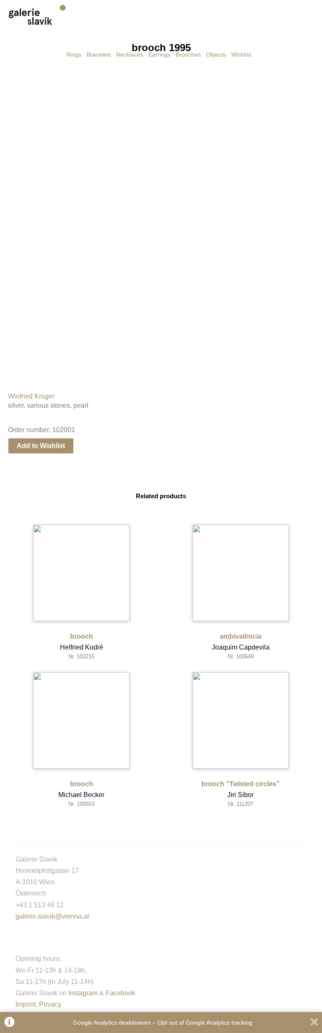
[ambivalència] (240, 573)
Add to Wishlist (41, 445)
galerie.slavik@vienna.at (52, 916)
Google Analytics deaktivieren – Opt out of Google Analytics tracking (162, 1022)
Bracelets (98, 54)
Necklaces (129, 54)
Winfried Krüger (31, 396)
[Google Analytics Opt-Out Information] (9, 1023)
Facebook (120, 993)
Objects (216, 54)
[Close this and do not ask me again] (314, 1023)
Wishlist (241, 54)
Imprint (26, 1004)
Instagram (83, 993)
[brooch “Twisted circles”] (240, 720)
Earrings (159, 54)
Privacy (50, 1004)
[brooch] (81, 573)
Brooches (188, 54)
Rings (73, 54)
